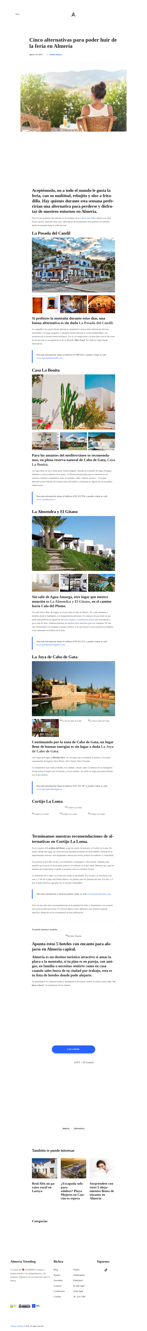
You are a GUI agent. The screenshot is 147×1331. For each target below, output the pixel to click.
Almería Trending (16, 1326)
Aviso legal (78, 1291)
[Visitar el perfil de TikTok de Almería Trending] (105, 1270)
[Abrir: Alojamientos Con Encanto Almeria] (102, 1168)
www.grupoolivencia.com (99, 894)
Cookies (57, 1296)
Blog (56, 1269)
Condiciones (59, 1291)
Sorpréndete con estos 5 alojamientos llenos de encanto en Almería (102, 1191)
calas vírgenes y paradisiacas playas (79, 619)
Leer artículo (73, 1049)
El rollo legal (79, 1286)
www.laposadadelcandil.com (50, 358)
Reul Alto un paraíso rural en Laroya (43, 1187)
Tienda (76, 1269)
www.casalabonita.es (46, 499)
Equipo (57, 1275)
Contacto (58, 1286)
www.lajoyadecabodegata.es (49, 789)
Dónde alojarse (55, 54)
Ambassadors (79, 1275)
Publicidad (78, 1280)
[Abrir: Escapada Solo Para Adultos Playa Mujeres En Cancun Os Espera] (73, 1168)
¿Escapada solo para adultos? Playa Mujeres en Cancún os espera (73, 1191)
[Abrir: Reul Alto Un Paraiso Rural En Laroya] (44, 1168)
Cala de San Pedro (88, 218)
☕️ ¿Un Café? (79, 1296)
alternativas (79, 1128)
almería (66, 1128)
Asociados (58, 1280)
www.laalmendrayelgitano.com (51, 644)
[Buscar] (135, 14)
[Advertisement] (73, 163)
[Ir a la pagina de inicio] (73, 14)
